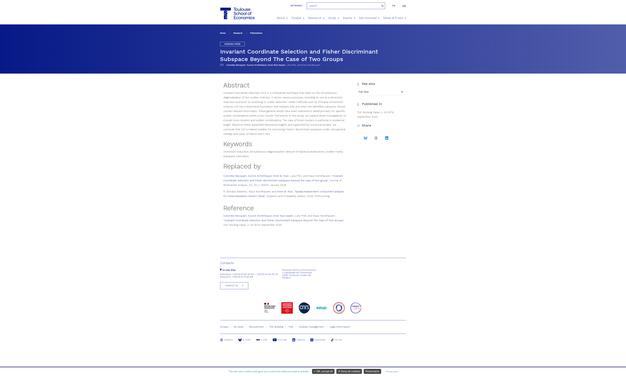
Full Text (364, 91)
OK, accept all (324, 371)
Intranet (296, 5)
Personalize (372, 371)
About (281, 18)
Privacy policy (392, 371)
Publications (256, 33)
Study (332, 18)
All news (239, 326)
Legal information (340, 326)
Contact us (231, 285)
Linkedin (300, 340)
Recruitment (256, 326)
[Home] (237, 13)
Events (347, 18)
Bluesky (246, 340)
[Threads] (376, 136)
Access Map (229, 270)
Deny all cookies (350, 371)
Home (223, 33)
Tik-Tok (338, 340)
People (296, 18)
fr (393, 6)
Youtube (282, 340)
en (404, 6)
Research (315, 18)
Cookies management (311, 326)
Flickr (264, 340)
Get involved (368, 18)
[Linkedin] (386, 136)
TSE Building (276, 326)
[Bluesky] (365, 136)
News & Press (393, 18)
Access (224, 326)
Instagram (319, 340)
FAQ (291, 326)
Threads (228, 340)
